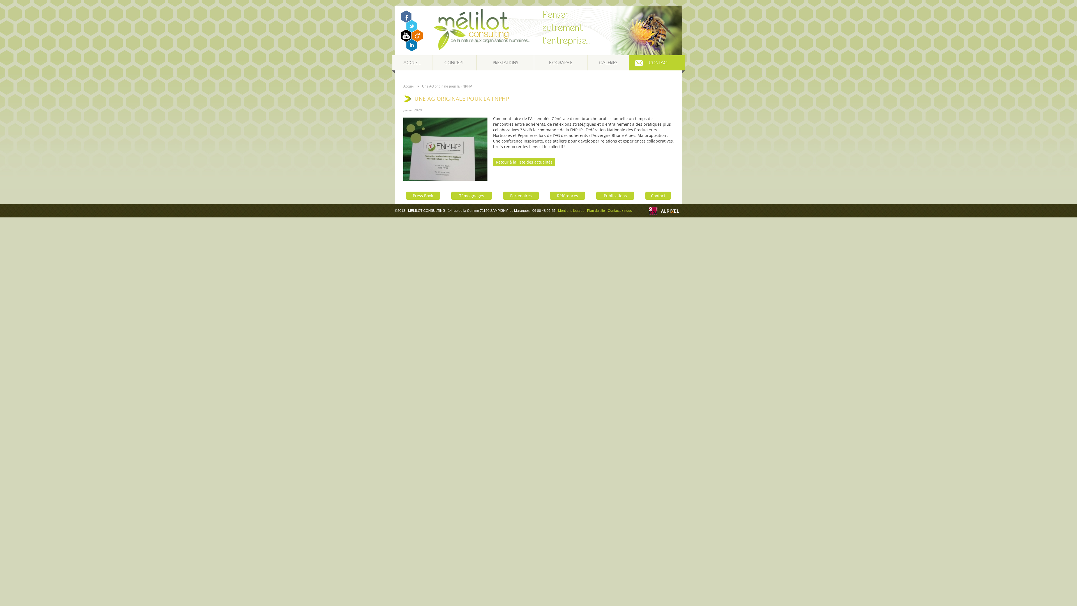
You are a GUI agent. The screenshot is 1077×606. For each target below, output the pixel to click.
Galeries (608, 62)
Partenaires (521, 195)
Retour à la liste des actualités (524, 162)
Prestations (505, 62)
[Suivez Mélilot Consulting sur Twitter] (411, 30)
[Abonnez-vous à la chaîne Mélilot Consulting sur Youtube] (406, 40)
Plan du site (596, 211)
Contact (659, 62)
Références (567, 195)
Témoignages (471, 195)
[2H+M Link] (653, 211)
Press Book (423, 195)
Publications (615, 195)
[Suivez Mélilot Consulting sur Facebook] (406, 21)
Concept (454, 62)
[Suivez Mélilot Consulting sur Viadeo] (417, 40)
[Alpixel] (669, 211)
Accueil (412, 62)
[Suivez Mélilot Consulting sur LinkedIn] (411, 49)
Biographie (560, 62)
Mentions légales (571, 211)
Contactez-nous (620, 211)
